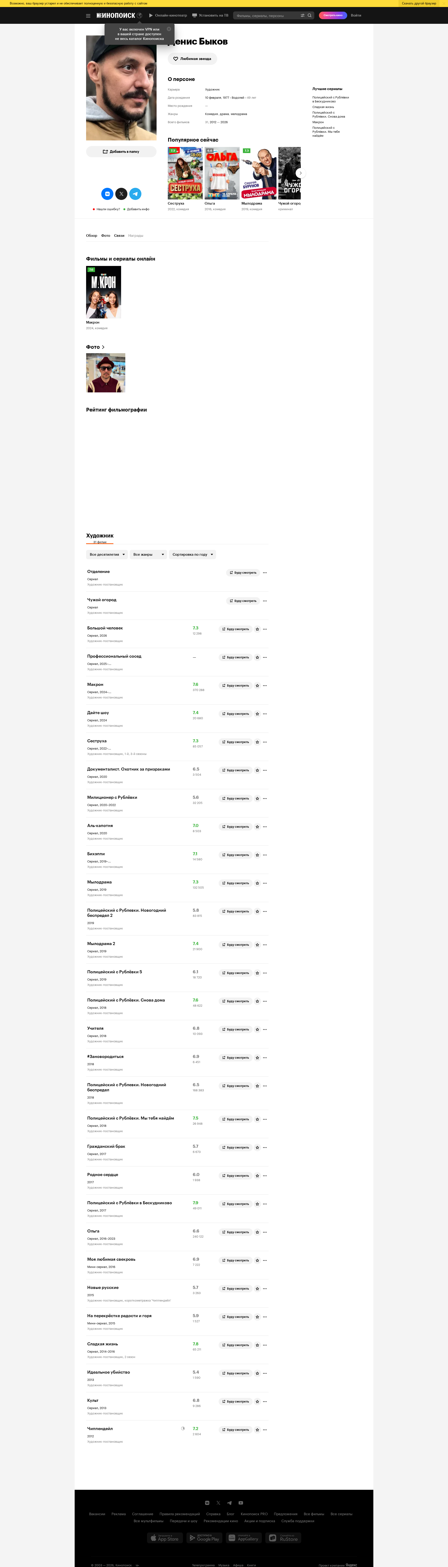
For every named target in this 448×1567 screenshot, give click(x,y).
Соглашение (142, 1513)
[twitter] (121, 194)
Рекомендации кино (221, 1520)
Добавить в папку (124, 152)
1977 (226, 97)
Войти (356, 15)
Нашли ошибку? (108, 208)
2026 (224, 121)
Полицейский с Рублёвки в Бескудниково (330, 98)
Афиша (238, 1564)
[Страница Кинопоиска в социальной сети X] (218, 1503)
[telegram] (135, 194)
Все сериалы (342, 1513)
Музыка (223, 1564)
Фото (105, 236)
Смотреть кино (333, 15)
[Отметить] (265, 572)
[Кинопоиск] (116, 15)
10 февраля (213, 97)
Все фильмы (314, 1513)
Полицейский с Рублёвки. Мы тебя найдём (326, 131)
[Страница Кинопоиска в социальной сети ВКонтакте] (207, 1503)
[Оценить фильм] (257, 629)
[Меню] (88, 16)
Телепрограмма (203, 1564)
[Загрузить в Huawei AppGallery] (244, 1537)
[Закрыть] (169, 29)
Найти (309, 15)
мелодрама (239, 113)
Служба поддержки (297, 1520)
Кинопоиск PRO (254, 1513)
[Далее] (301, 173)
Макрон (318, 121)
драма (224, 113)
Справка (213, 1513)
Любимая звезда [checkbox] (195, 58)
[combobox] (265, 15)
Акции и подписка (259, 1520)
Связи (119, 236)
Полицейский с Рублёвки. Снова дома (328, 114)
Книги (251, 1564)
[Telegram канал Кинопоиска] (229, 1503)
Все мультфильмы (149, 1520)
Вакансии (97, 1513)
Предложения (286, 1513)
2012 (213, 121)
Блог (230, 1513)
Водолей (238, 97)
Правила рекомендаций (180, 1513)
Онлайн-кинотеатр (171, 15)
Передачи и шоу (183, 1520)
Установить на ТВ (213, 15)
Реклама (119, 1513)
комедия (211, 113)
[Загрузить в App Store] (165, 1537)
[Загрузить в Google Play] (204, 1537)
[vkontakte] (107, 194)
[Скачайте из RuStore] (283, 1537)
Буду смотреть (245, 572)
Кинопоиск (124, 1564)
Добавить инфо (138, 208)
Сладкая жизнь (323, 106)
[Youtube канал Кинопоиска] (241, 1503)
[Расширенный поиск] (302, 15)
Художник (212, 89)
